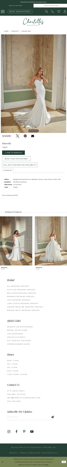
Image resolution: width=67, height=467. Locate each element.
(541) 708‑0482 (14, 401)
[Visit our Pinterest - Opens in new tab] (24, 431)
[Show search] (47, 11)
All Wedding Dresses (18, 286)
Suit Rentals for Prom (19, 340)
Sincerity (15, 31)
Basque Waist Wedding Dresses (23, 310)
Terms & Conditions (30, 453)
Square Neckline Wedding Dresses (25, 307)
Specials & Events (16, 337)
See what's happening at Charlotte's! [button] (34, 2)
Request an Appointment (20, 327)
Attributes (7, 170)
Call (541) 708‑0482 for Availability (19, 165)
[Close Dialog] (2, 461)
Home (6, 31)
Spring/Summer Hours (18, 344)
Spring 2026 (26, 31)
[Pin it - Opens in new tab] (25, 136)
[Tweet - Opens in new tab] (17, 136)
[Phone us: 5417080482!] (53, 11)
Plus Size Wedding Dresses (21, 290)
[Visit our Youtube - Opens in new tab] (32, 431)
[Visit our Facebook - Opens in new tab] (16, 431)
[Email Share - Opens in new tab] (32, 136)
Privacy (13, 453)
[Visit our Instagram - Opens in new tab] (8, 431)
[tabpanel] (33, 83)
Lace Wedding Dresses (18, 300)
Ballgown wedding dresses (21, 293)
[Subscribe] (51, 417)
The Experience (15, 334)
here (46, 465)
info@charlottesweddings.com (23, 398)
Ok (64, 462)
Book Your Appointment (16, 159)
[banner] (33, 22)
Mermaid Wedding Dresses (21, 296)
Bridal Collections (17, 330)
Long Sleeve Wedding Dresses (22, 303)
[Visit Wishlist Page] (59, 11)
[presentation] (16, 240)
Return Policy (50, 453)
